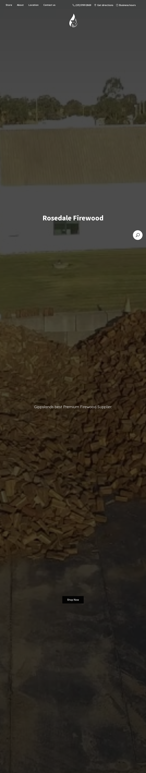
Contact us (49, 5)
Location (33, 5)
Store (9, 5)
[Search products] (137, 235)
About (20, 5)
